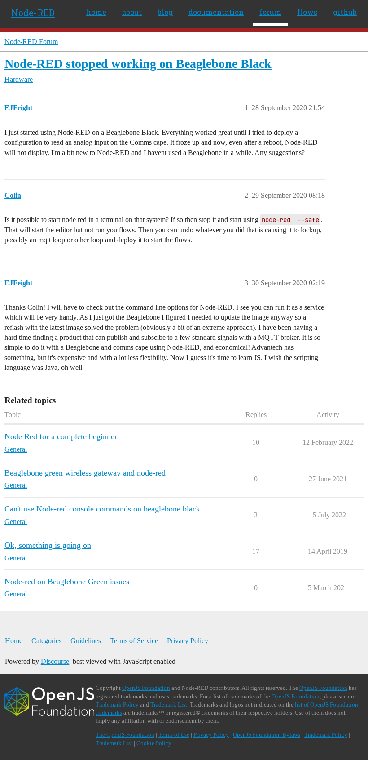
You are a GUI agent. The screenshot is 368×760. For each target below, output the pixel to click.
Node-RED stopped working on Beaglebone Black (138, 64)
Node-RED (33, 12)
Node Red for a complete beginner (60, 436)
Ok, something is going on (47, 545)
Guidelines (85, 640)
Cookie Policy (153, 743)
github (345, 12)
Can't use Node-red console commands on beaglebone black (102, 508)
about (132, 12)
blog (165, 12)
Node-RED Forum (31, 41)
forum (270, 12)
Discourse (55, 661)
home (96, 12)
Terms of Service (134, 640)
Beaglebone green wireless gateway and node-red (85, 472)
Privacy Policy (187, 640)
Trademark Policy (117, 704)
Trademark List (168, 704)
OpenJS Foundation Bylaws (266, 734)
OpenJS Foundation (146, 687)
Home (13, 640)
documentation (216, 12)
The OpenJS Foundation (125, 734)
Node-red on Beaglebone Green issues (66, 581)
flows (307, 12)
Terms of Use (173, 734)
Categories (46, 640)
